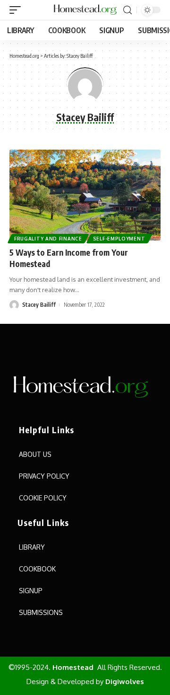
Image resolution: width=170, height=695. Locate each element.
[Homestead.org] (85, 10)
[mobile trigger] (17, 10)
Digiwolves (124, 681)
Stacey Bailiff (39, 304)
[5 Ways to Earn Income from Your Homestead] (85, 195)
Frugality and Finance (48, 238)
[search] (127, 10)
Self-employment (119, 238)
